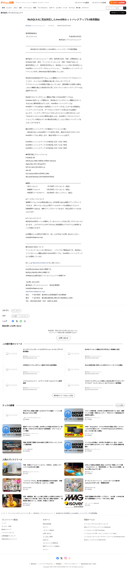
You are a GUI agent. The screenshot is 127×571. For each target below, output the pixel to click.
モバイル (72, 7)
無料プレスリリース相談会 (51, 546)
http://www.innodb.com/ (40, 263)
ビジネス (59, 7)
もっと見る (119, 405)
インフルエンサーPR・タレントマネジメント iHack (100, 533)
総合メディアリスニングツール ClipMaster (97, 527)
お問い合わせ (63, 338)
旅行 (20, 7)
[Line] (21, 321)
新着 (3, 7)
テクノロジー (16, 310)
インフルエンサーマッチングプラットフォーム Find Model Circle (104, 536)
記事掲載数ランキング (8, 536)
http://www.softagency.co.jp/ (35, 291)
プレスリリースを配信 (82, 2)
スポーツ (52, 7)
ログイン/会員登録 (119, 2)
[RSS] (69, 558)
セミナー (45, 549)
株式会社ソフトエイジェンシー (35, 25)
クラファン (85, 7)
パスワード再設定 (48, 530)
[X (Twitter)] (17, 321)
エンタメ (9, 7)
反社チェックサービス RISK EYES (95, 540)
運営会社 (33, 564)
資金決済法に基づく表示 (88, 564)
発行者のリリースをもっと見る (63, 395)
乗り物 (78, 7)
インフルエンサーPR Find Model (94, 530)
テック (65, 7)
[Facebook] (13, 321)
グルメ (15, 7)
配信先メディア (6, 529)
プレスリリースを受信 (99, 2)
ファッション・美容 (30, 7)
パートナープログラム (46, 564)
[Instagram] (65, 558)
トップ (3, 513)
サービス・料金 (6, 526)
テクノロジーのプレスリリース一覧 (19, 513)
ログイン (45, 527)
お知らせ (45, 540)
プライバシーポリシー (71, 564)
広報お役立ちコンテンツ (9, 539)
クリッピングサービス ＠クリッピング (96, 524)
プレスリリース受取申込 (50, 543)
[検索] (124, 8)
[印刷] (25, 321)
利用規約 (58, 564)
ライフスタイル (42, 7)
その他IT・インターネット (20, 316)
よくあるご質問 (48, 536)
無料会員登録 (47, 524)
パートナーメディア (8, 532)
